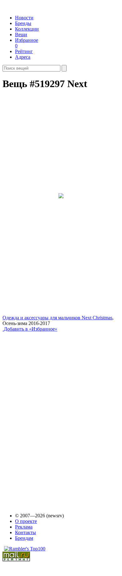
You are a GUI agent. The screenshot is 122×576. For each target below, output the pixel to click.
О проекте (26, 521)
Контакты (25, 532)
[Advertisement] (50, 416)
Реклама (24, 526)
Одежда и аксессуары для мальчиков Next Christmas (57, 317)
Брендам (24, 538)
